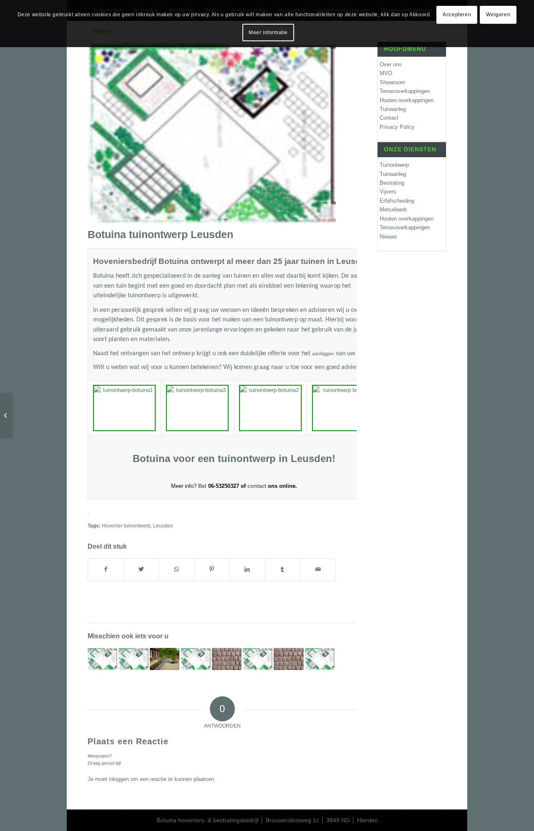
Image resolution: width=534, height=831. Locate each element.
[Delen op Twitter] (141, 569)
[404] (6, 416)
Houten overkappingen (406, 100)
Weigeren (498, 15)
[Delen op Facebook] (105, 569)
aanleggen (323, 354)
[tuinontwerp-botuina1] (212, 132)
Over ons (391, 64)
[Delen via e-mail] (317, 569)
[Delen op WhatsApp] (176, 569)
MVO (386, 73)
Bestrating (392, 183)
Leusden (163, 525)
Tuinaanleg (393, 109)
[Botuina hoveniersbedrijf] (164, 659)
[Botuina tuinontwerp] (133, 659)
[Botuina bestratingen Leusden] (227, 659)
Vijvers (388, 191)
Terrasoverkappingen (405, 91)
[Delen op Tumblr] (282, 569)
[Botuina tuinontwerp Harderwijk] (195, 659)
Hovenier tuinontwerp (126, 525)
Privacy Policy (397, 127)
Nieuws (388, 236)
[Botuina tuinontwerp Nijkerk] (320, 659)
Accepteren (457, 15)
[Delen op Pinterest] (211, 569)
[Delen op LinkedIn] (247, 569)
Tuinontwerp (394, 165)
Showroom (392, 82)
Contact (389, 118)
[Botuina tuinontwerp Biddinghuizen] (257, 659)
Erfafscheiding (397, 201)
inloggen (119, 779)
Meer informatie (268, 32)
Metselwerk (393, 209)
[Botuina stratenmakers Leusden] (288, 659)
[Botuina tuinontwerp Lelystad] (102, 659)
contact (257, 486)
